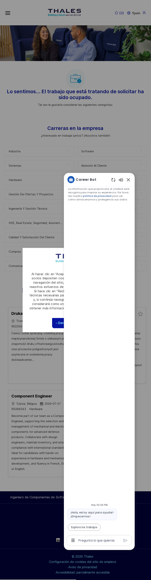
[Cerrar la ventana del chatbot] (128, 179)
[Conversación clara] (113, 179)
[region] (99, 359)
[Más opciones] (73, 540)
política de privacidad (97, 196)
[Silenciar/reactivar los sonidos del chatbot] (121, 180)
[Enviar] (125, 540)
